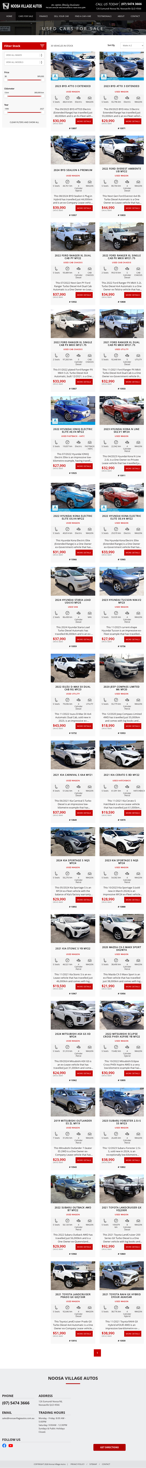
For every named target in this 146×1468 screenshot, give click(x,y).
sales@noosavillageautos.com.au (18, 1418)
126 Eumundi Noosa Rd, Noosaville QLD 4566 (118, 8)
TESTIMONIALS (104, 16)
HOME (9, 16)
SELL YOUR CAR (61, 16)
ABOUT (121, 16)
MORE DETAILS (84, 121)
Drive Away (58, 124)
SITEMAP (93, 1464)
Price (6, 72)
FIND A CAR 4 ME (83, 16)
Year (6, 104)
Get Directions (109, 1447)
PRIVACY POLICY (77, 1464)
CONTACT (135, 16)
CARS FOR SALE (26, 16)
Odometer (9, 88)
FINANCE (43, 16)
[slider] (5, 79)
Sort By (111, 45)
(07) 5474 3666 (131, 4)
